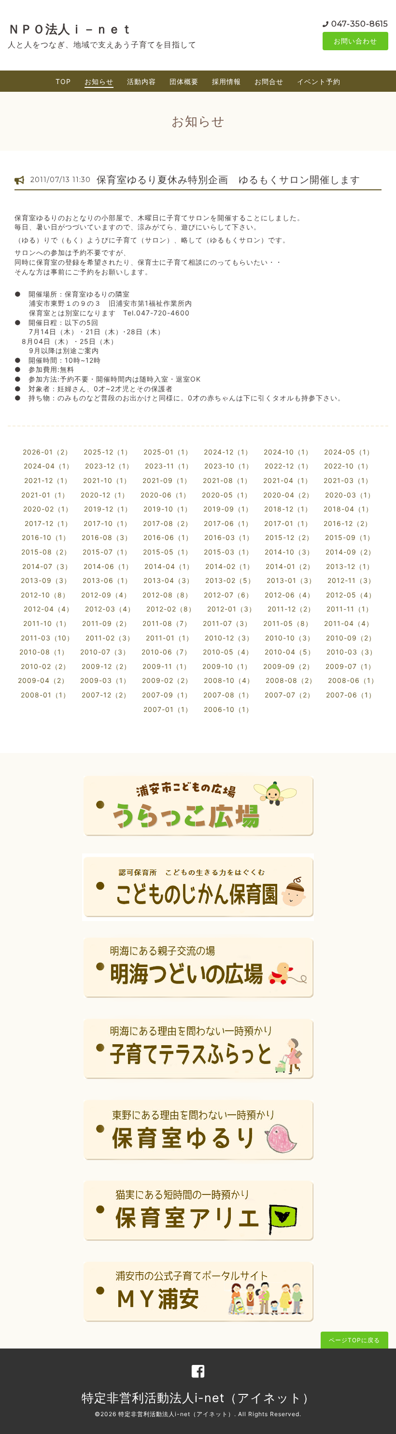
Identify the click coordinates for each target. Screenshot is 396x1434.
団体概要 (184, 81)
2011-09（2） (106, 623)
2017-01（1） (288, 523)
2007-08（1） (228, 695)
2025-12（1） (108, 452)
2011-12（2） (291, 609)
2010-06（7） (166, 652)
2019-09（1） (228, 509)
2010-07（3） (105, 652)
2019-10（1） (167, 509)
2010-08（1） (44, 652)
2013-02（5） (230, 580)
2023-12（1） (109, 466)
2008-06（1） (353, 680)
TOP (63, 81)
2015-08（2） (46, 552)
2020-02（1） (47, 509)
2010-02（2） (45, 666)
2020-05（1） (227, 495)
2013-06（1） (107, 580)
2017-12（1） (48, 523)
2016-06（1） (168, 537)
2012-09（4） (106, 595)
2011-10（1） (47, 623)
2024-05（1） (349, 452)
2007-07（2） (289, 695)
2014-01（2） (290, 566)
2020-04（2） (288, 495)
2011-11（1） (349, 609)
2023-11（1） (169, 466)
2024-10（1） (288, 452)
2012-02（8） (171, 609)
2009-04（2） (43, 680)
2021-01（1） (45, 495)
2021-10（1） (107, 480)
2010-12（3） (229, 638)
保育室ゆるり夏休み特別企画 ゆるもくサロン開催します (228, 179)
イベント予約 (318, 81)
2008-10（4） (229, 680)
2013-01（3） (291, 580)
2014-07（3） (47, 566)
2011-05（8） (287, 623)
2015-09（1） (349, 537)
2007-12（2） (106, 695)
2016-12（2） (348, 523)
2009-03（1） (105, 680)
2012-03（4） (110, 609)
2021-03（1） (348, 480)
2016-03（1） (229, 537)
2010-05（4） (228, 652)
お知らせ (99, 81)
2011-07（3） (227, 623)
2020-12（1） (105, 495)
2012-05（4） (351, 595)
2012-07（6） (228, 595)
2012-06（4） (289, 595)
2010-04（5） (290, 652)
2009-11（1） (166, 666)
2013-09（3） (46, 580)
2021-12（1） (47, 480)
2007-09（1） (167, 695)
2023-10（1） (228, 466)
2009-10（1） (227, 666)
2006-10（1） (228, 709)
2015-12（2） (289, 537)
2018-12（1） (288, 509)
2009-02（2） (167, 680)
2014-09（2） (350, 552)
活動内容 (141, 81)
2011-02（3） (109, 638)
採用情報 (226, 81)
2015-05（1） (167, 552)
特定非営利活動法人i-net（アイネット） (198, 1398)
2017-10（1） (107, 523)
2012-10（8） (45, 595)
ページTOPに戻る (354, 1340)
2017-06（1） (228, 523)
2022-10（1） (348, 466)
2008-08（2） (291, 680)
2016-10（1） (46, 537)
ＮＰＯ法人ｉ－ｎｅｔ (70, 29)
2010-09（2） (351, 638)
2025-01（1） (167, 452)
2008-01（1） (45, 695)
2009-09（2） (288, 666)
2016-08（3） (107, 537)
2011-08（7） (166, 623)
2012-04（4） (48, 609)
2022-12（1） (288, 466)
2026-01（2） (47, 452)
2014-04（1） (169, 566)
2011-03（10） (47, 638)
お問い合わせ (355, 41)
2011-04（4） (348, 623)
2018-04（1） (348, 509)
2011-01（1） (169, 638)
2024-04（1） (48, 466)
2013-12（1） (350, 566)
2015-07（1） (107, 552)
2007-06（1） (351, 695)
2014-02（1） (229, 566)
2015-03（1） (228, 552)
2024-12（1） (228, 452)
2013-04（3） (168, 580)
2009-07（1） (350, 666)
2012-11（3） (351, 580)
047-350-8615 (359, 23)
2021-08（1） (227, 480)
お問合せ (269, 81)
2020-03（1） (350, 495)
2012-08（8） (167, 595)
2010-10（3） (289, 638)
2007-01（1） (167, 709)
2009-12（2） (106, 666)
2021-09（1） (166, 480)
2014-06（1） (108, 566)
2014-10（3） (289, 552)
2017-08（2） (167, 523)
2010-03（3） (351, 652)
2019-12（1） (108, 509)
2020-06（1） (165, 495)
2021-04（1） (287, 480)
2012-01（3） (231, 609)
